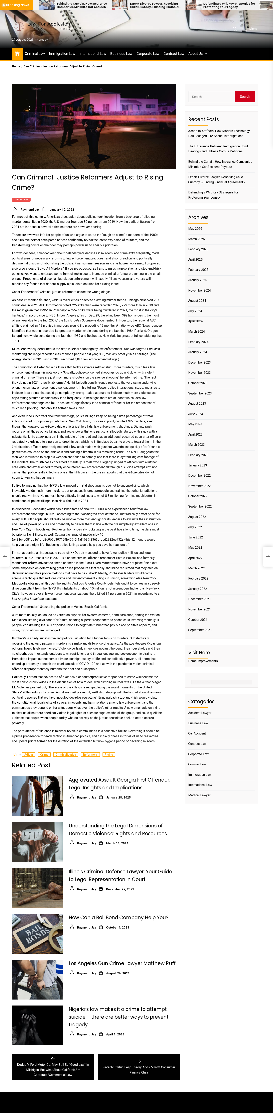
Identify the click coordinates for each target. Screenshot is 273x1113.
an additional (112, 437)
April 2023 (195, 434)
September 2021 (200, 630)
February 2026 (198, 249)
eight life (38, 545)
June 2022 (195, 537)
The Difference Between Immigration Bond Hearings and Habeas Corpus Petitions (218, 148)
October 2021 (197, 619)
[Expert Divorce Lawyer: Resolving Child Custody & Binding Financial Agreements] (79, 5)
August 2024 (197, 301)
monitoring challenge (26, 354)
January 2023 (197, 465)
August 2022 (197, 517)
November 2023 (199, 373)
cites (140, 472)
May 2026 (195, 229)
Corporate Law (147, 53)
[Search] (235, 29)
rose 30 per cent (88, 222)
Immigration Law (62, 53)
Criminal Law (35, 53)
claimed (28, 325)
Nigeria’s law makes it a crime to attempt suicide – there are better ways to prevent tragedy (118, 1017)
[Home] (17, 53)
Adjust (28, 754)
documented (106, 320)
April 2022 (195, 558)
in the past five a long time (120, 529)
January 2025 (197, 280)
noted (67, 305)
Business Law (121, 53)
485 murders (136, 421)
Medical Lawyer (199, 795)
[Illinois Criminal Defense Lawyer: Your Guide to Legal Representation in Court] (37, 888)
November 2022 (199, 486)
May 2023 (195, 424)
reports (111, 472)
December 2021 (199, 599)
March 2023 (196, 445)
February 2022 (198, 578)
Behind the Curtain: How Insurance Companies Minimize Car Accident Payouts (40, 5)
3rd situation (20, 447)
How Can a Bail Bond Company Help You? (118, 917)
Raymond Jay (30, 209)
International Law (92, 53)
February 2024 (198, 342)
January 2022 (197, 589)
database (51, 599)
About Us (195, 53)
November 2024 (199, 290)
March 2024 (196, 331)
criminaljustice (66, 754)
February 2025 (198, 270)
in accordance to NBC (41, 315)
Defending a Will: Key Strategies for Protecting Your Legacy (188, 5)
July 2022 (195, 527)
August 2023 (197, 403)
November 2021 (199, 609)
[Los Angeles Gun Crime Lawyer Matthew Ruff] (37, 980)
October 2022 (197, 496)
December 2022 (199, 475)
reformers (90, 754)
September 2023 (200, 393)
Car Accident (197, 733)
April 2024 (195, 321)
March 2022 (196, 568)
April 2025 (195, 259)
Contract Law (173, 53)
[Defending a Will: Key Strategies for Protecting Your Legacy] (152, 5)
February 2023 (198, 455)
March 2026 (196, 239)
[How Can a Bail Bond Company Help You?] (37, 934)
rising (109, 754)
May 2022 (195, 547)
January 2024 (197, 352)
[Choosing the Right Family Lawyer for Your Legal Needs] (225, 5)
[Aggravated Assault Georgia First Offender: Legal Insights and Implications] (37, 796)
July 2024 (195, 311)
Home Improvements (203, 661)
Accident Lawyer (199, 713)
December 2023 (199, 362)
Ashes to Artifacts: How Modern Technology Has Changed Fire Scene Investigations (219, 133)
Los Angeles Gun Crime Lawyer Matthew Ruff (122, 963)
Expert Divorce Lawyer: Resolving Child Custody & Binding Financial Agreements (113, 5)
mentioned (48, 648)
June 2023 (195, 414)
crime (44, 754)
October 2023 (197, 383)
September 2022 (200, 506)
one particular (99, 431)
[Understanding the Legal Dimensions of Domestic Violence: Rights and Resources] (37, 842)
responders (101, 620)
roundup (156, 325)
